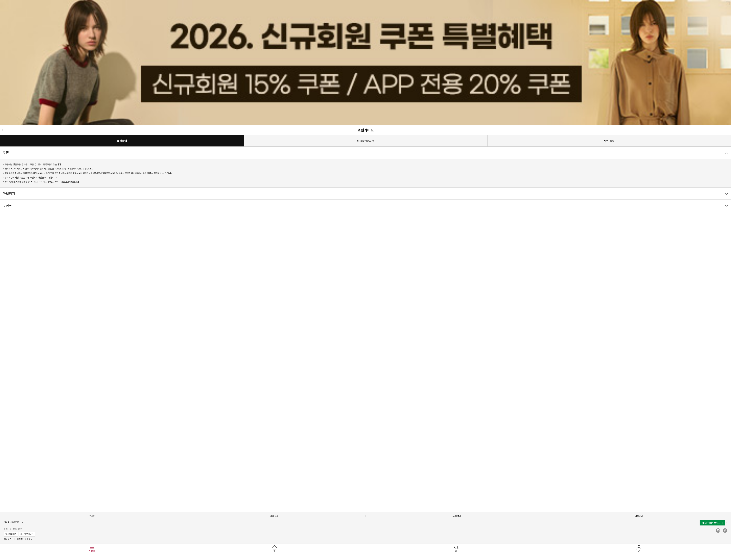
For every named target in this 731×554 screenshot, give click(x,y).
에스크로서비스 (27, 534)
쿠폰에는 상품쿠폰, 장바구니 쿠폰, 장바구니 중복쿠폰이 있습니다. (33, 164)
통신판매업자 (11, 534)
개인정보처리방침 (24, 539)
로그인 (92, 515)
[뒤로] (3, 130)
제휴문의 (274, 515)
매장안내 (639, 515)
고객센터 (456, 515)
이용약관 (7, 539)
